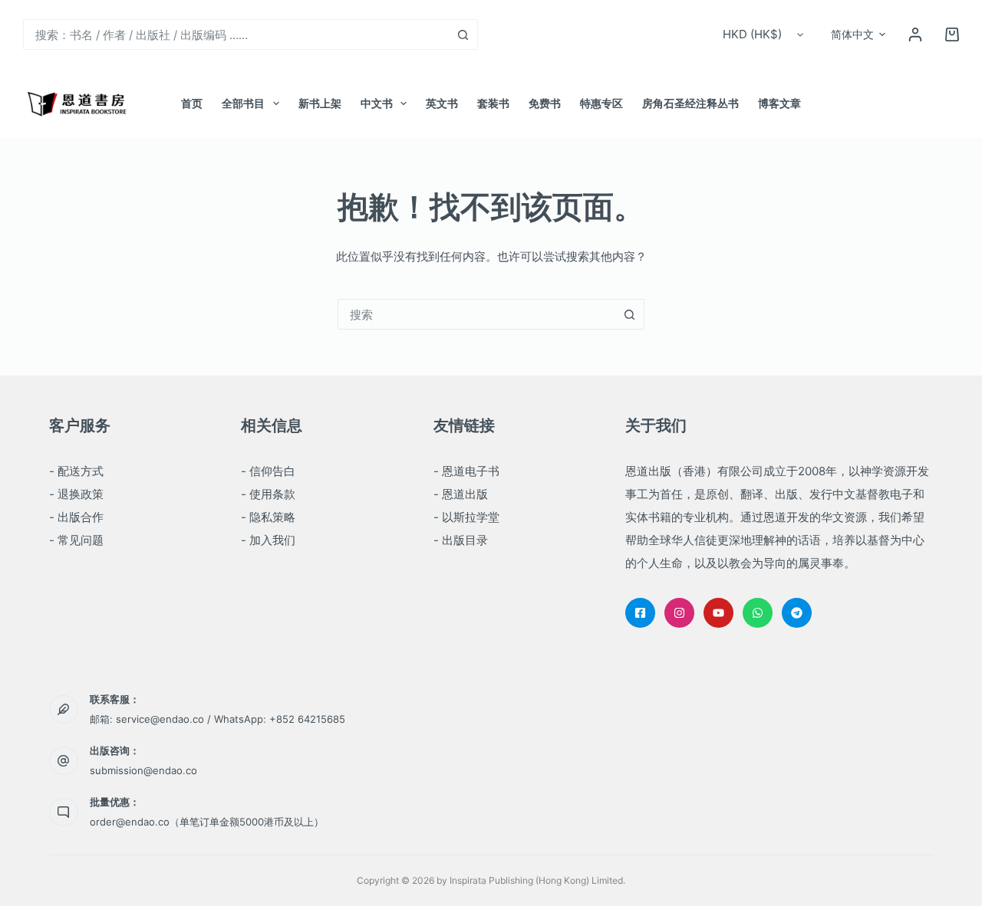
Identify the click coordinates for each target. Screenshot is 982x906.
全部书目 (243, 103)
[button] (858, 34)
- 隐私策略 (268, 517)
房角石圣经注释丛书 (690, 103)
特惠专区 (601, 103)
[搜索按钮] (462, 34)
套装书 (493, 103)
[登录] (915, 34)
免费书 (545, 103)
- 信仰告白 (268, 471)
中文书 (377, 103)
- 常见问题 (76, 540)
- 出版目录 (460, 540)
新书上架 (319, 103)
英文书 (442, 103)
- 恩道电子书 (466, 471)
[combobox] (236, 34)
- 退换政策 (76, 494)
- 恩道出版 (460, 494)
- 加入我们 (268, 540)
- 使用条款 (268, 494)
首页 (192, 103)
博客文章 (779, 103)
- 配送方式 (76, 471)
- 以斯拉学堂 (466, 517)
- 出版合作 (76, 517)
